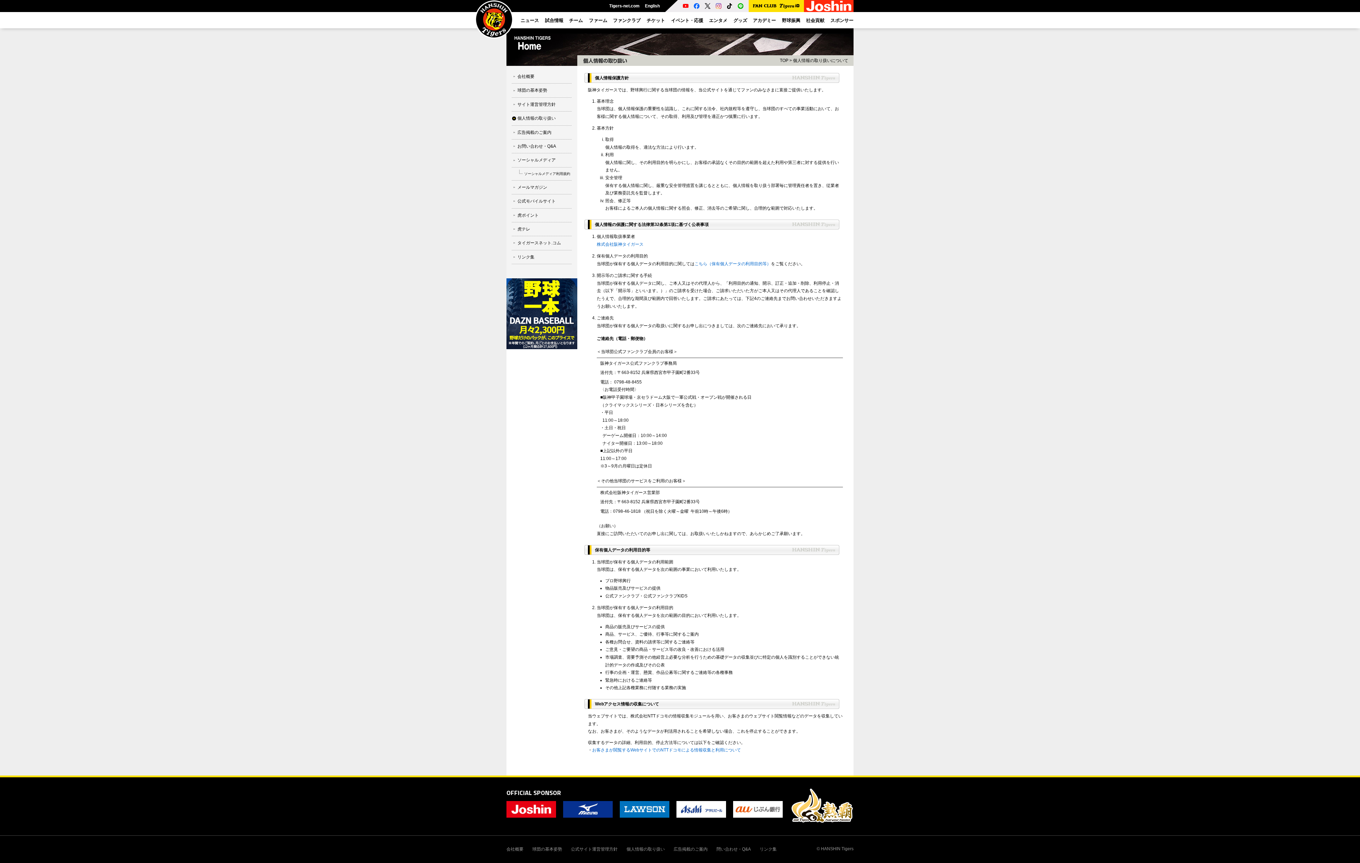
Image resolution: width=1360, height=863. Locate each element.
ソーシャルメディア (536, 160)
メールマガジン (532, 187)
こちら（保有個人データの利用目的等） (733, 263)
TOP (784, 60)
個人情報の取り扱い (536, 118)
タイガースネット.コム (539, 242)
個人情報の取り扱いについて (820, 60)
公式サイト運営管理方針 (594, 849)
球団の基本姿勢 (532, 90)
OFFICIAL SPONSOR (533, 792)
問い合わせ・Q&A (733, 849)
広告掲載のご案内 (534, 132)
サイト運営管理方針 (536, 104)
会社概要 (525, 76)
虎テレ (523, 229)
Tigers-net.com (624, 6)
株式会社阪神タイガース (620, 244)
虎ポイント (528, 215)
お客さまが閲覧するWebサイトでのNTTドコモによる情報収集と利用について (666, 750)
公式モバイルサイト (536, 201)
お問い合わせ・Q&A (536, 146)
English (652, 6)
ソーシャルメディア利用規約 (547, 174)
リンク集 (525, 257)
